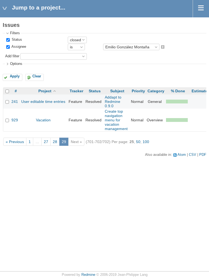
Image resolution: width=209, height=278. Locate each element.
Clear (36, 76)
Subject (117, 91)
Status (16, 40)
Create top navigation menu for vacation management (116, 120)
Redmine (88, 275)
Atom (181, 155)
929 (14, 120)
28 (55, 142)
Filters (15, 33)
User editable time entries (43, 101)
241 (14, 101)
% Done (178, 91)
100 (146, 142)
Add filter (12, 56)
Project (44, 91)
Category (155, 91)
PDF (202, 155)
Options (16, 64)
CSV (192, 155)
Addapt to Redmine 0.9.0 (113, 101)
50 (138, 142)
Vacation (43, 120)
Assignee (18, 47)
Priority (138, 91)
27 (46, 142)
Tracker (76, 91)
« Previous (15, 142)
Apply (15, 76)
